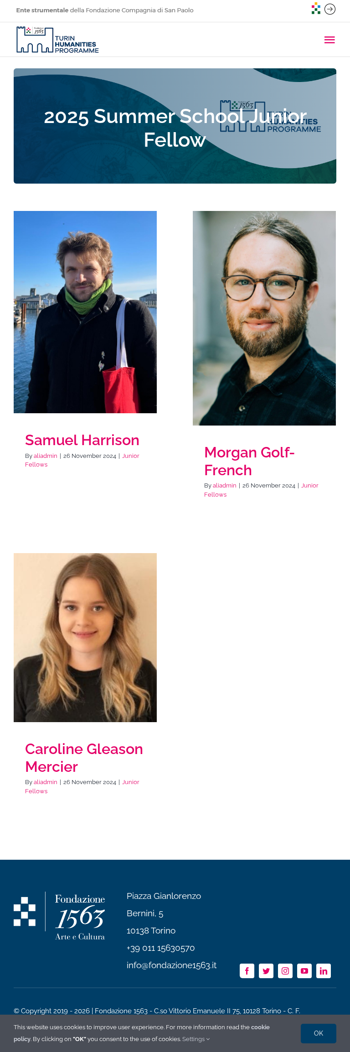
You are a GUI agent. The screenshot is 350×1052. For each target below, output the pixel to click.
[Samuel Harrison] (85, 312)
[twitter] (266, 971)
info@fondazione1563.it (171, 965)
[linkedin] (323, 971)
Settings (194, 1039)
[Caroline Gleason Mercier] (85, 637)
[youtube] (304, 971)
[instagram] (285, 971)
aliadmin (45, 455)
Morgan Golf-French (249, 461)
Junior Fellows (85, 322)
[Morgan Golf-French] (264, 318)
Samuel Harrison (82, 439)
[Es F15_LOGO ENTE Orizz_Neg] (59, 896)
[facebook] (247, 971)
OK (318, 1033)
